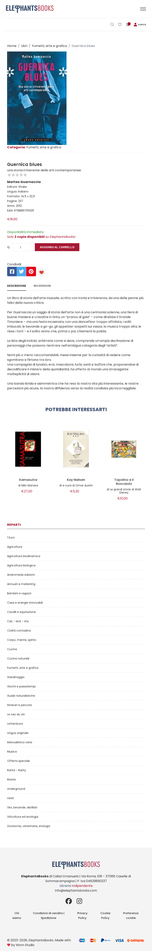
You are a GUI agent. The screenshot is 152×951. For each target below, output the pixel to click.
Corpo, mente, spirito (21, 640)
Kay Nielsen (76, 480)
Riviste (11, 779)
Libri (24, 46)
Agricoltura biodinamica (23, 556)
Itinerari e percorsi (19, 705)
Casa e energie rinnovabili (25, 603)
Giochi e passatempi (21, 686)
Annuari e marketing (21, 584)
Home (11, 46)
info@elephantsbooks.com (76, 890)
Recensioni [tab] (42, 286)
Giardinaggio (16, 677)
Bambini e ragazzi (19, 593)
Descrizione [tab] (16, 286)
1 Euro (11, 537)
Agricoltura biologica (21, 565)
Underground (16, 789)
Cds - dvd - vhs (18, 621)
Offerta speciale (18, 761)
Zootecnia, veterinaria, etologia (28, 826)
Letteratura (15, 724)
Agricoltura (14, 547)
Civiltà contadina (19, 631)
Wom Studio (25, 945)
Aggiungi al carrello (57, 247)
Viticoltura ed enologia (22, 817)
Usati (10, 798)
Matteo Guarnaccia (24, 182)
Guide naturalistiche (21, 696)
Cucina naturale (18, 658)
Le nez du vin (16, 714)
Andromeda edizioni (21, 575)
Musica (12, 752)
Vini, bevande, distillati (22, 807)
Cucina (12, 649)
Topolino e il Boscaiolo (124, 482)
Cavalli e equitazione (21, 612)
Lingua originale (17, 733)
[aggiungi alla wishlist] (41, 272)
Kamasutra (28, 480)
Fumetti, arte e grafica (49, 46)
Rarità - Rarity (16, 770)
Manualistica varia (19, 742)
